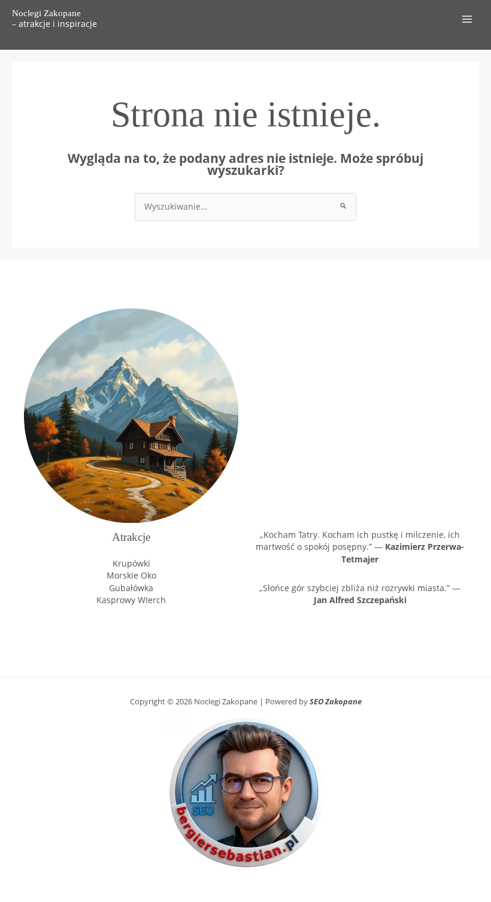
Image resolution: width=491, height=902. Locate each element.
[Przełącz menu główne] (467, 19)
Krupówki (131, 563)
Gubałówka (131, 588)
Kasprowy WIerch (131, 600)
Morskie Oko (131, 575)
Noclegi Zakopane (46, 13)
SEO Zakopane (336, 701)
